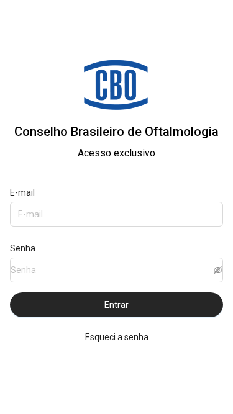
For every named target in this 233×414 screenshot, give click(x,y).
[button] (218, 270)
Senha (22, 248)
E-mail (22, 192)
